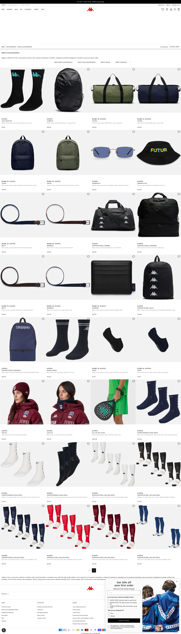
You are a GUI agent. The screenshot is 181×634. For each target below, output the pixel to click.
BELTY (17, 245)
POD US (14, 433)
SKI (21, 9)
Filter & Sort (174, 47)
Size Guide (5, 615)
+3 (105, 490)
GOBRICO (61, 121)
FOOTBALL (28, 9)
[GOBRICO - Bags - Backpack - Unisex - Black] (48, 117)
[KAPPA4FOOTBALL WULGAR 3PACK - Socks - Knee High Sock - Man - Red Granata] (93, 553)
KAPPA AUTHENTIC (13, 5)
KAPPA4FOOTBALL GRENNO (106, 245)
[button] (4, 630)
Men (3, 47)
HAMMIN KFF (110, 183)
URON (110, 370)
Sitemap (4, 621)
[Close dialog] (176, 581)
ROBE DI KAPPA (25, 5)
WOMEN (9, 9)
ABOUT (168, 5)
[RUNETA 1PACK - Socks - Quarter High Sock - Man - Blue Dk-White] (48, 366)
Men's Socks (105, 62)
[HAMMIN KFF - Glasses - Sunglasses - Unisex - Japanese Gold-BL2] (93, 179)
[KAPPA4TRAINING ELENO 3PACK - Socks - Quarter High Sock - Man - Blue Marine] (138, 429)
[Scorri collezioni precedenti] (50, 62)
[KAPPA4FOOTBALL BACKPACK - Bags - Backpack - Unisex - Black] (6, 366)
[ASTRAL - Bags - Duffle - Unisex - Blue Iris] (96, 117)
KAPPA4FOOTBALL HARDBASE (150, 245)
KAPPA (3, 5)
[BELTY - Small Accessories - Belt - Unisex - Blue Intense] (3, 241)
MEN (3, 9)
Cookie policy (76, 612)
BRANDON (60, 245)
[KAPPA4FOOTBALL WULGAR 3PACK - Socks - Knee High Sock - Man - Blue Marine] (99, 491)
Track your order (6, 607)
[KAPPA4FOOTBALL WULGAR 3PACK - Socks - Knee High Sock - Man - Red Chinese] (48, 553)
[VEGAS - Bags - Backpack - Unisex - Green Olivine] (6, 179)
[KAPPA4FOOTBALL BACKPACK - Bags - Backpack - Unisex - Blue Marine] (3, 366)
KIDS (16, 9)
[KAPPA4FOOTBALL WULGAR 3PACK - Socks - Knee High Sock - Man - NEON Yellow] (147, 491)
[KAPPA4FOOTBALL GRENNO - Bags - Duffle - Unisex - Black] (93, 241)
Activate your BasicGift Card (44, 607)
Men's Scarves (121, 62)
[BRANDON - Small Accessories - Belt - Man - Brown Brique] (48, 241)
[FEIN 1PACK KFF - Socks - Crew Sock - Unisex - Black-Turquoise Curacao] (3, 117)
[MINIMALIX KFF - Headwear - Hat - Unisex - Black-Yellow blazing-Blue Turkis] (138, 179)
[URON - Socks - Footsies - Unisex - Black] (93, 366)
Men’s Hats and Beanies (86, 62)
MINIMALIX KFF (151, 183)
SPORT (36, 9)
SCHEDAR (107, 308)
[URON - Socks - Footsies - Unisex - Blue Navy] (96, 366)
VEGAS (19, 183)
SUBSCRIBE (124, 620)
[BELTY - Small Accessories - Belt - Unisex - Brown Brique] (6, 241)
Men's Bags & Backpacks (63, 62)
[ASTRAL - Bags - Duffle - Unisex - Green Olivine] (93, 117)
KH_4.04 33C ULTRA (106, 433)
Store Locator (40, 615)
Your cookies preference (79, 607)
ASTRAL (107, 121)
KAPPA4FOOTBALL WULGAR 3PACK (110, 495)
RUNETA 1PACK (60, 370)
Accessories (11, 47)
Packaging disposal (42, 612)
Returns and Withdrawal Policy (10, 609)
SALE (42, 9)
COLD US (59, 433)
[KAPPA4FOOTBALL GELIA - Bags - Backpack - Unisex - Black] (138, 304)
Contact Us (40, 609)
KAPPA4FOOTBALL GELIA (156, 308)
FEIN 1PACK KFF (17, 121)
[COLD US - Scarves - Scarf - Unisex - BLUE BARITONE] (48, 429)
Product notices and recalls (80, 623)
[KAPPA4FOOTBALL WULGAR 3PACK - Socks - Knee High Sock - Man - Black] (96, 491)
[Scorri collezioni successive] (131, 62)
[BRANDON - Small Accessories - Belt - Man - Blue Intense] (51, 241)
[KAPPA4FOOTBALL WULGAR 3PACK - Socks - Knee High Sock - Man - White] (93, 491)
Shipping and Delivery (8, 612)
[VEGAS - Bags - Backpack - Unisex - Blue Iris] (3, 179)
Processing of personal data (80, 615)
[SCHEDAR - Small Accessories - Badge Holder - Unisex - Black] (93, 304)
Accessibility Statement (79, 621)
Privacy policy (76, 609)
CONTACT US (175, 5)
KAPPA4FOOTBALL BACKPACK (20, 370)
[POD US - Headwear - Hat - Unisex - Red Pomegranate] (3, 429)
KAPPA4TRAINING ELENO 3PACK (157, 433)
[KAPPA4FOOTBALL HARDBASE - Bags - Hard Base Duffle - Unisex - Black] (138, 241)
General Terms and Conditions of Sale (83, 618)
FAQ (3, 618)
